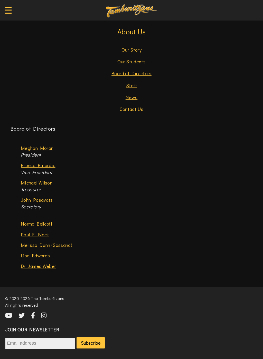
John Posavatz (37, 200)
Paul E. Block (35, 234)
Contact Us (132, 109)
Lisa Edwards (35, 255)
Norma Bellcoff (36, 223)
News (132, 97)
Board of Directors (131, 73)
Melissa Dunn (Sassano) (46, 245)
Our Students (131, 61)
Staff (131, 85)
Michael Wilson (36, 182)
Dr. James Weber (38, 266)
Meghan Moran (37, 148)
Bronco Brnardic (38, 165)
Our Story (131, 49)
